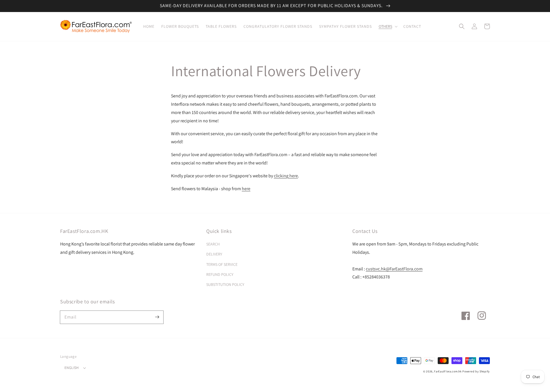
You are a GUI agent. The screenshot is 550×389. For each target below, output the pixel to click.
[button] (387, 26)
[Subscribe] (157, 317)
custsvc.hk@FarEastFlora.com (394, 269)
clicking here (286, 176)
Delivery (214, 254)
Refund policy (219, 274)
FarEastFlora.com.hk (447, 371)
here (246, 189)
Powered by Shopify (476, 371)
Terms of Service (221, 264)
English (71, 367)
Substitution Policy (225, 284)
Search (213, 244)
